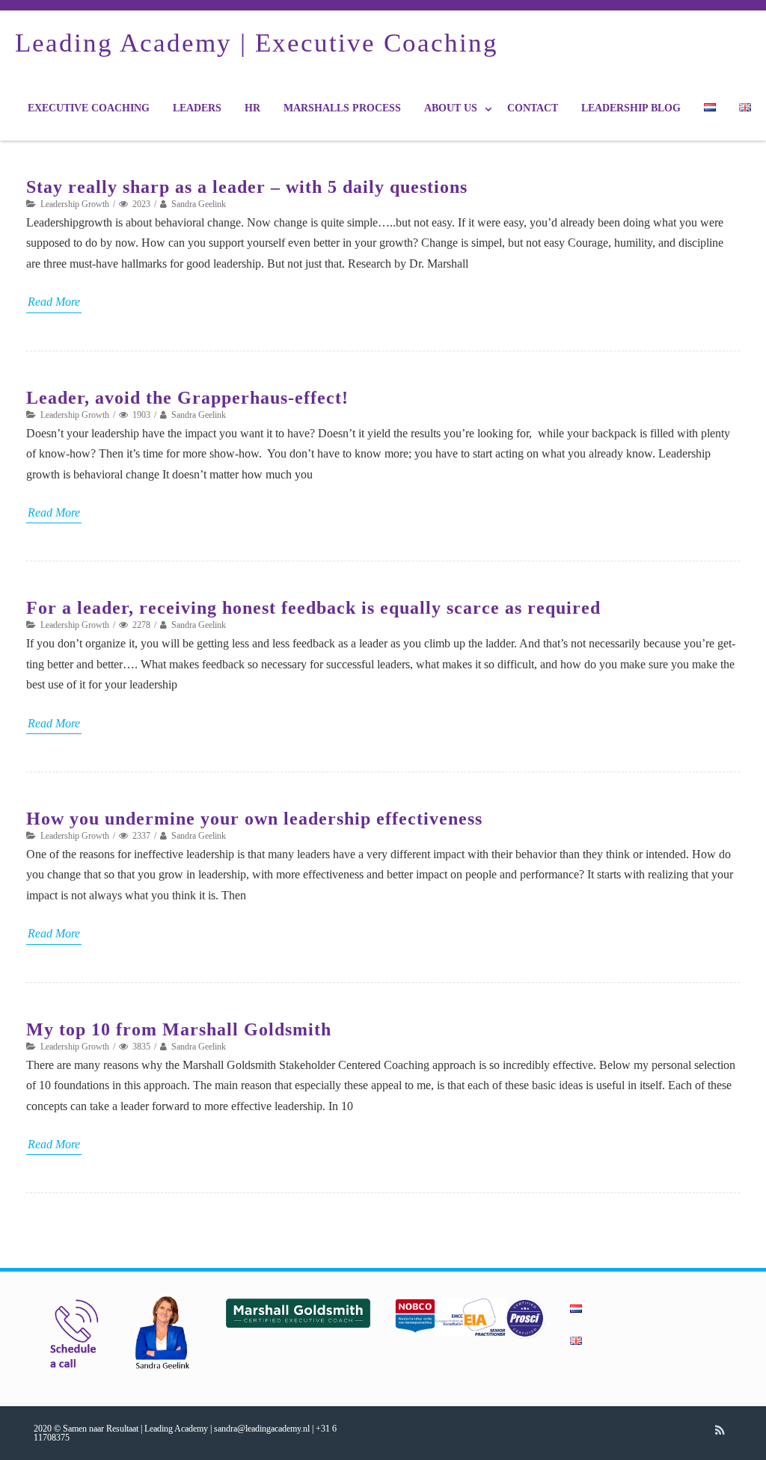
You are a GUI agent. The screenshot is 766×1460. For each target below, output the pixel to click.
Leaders (197, 108)
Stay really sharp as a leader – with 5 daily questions (247, 187)
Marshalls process (342, 108)
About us (450, 108)
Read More (54, 301)
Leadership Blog (631, 108)
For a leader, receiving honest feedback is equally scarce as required (313, 607)
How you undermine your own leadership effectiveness (254, 818)
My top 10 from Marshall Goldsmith (178, 1029)
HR (252, 108)
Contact (532, 108)
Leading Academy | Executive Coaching (256, 43)
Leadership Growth (74, 204)
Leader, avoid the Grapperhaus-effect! (187, 397)
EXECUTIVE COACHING (89, 108)
